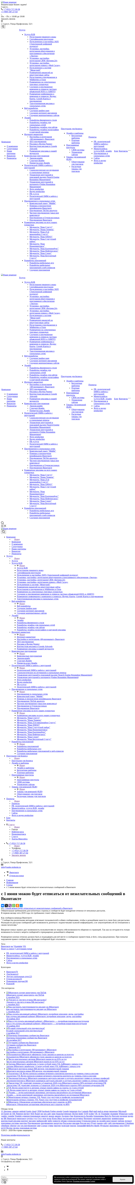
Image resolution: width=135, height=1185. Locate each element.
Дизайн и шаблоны (74, 133)
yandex (4, 1116)
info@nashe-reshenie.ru (11, 867)
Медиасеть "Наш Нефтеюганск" (44, 251)
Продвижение (34, 1123)
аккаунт (44, 1116)
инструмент (78, 1118)
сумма (50, 1125)
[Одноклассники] (17, 905)
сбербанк (5, 1125)
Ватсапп (116, 1116)
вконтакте (21, 1118)
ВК (5, 1118)
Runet (37, 1114)
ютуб (3, 1128)
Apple (28, 1111)
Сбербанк (129, 1123)
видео (130, 1116)
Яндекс (9, 1128)
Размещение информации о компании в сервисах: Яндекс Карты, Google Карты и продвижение (43, 97)
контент (24, 1121)
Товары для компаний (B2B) (29, 791)
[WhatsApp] (13, 905)
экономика (114, 1125)
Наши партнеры (11, 152)
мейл (50, 1121)
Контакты (123, 151)
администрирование (31, 1116)
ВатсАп (108, 1116)
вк (12, 946)
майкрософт (42, 1121)
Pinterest (19, 1114)
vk (99, 1114)
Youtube (18, 1116)
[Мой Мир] (21, 905)
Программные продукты (72, 146)
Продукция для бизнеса (71, 129)
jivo (79, 1111)
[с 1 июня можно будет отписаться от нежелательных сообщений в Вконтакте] (37, 908)
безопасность (80, 1116)
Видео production (37, 191)
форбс (97, 1125)
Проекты (92, 137)
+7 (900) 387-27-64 (9, 12)
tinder (80, 1114)
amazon (15, 1111)
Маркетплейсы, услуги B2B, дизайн (103, 150)
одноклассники (74, 1121)
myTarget (5, 1114)
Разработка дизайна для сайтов (43, 127)
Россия (83, 1123)
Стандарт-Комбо (37, 160)
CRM (39, 1111)
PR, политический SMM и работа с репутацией (102, 143)
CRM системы (77, 150)
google (59, 1111)
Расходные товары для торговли (76, 168)
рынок (100, 1123)
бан (71, 1116)
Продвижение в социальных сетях (39, 201)
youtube (11, 1116)
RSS (32, 1114)
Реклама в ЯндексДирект (41, 144)
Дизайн (27, 118)
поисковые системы (10, 1123)
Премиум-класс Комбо (40, 163)
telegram (67, 1114)
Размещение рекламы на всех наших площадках (38, 715)
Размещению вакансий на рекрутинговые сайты (41, 73)
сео (18, 1125)
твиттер (57, 1125)
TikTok (75, 1114)
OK (13, 1114)
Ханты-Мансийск (20, 839)
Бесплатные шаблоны (76, 136)
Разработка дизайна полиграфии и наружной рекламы (44, 130)
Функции (104, 1125)
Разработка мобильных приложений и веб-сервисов (42, 266)
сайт (105, 1123)
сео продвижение (28, 1125)
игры (49, 1118)
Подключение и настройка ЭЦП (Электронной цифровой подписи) (44, 43)
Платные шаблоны (75, 141)
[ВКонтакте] (2, 905)
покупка (23, 1123)
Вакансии (11, 156)
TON (86, 1114)
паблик (121, 1121)
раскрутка (58, 1123)
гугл (35, 1118)
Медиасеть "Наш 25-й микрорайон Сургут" (39, 233)
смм (38, 1125)
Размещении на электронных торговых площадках (43, 83)
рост (89, 1123)
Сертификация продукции (41, 39)
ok (10, 1114)
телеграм (65, 1125)
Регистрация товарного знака (43, 37)
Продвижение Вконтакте (41, 220)
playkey (26, 1114)
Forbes (53, 1111)
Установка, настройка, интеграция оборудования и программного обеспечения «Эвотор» (42, 52)
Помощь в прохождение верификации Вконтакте (41, 207)
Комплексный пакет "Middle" (43, 203)
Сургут (15, 836)
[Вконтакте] (7, 1167)
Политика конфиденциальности (15, 1135)
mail (95, 1111)
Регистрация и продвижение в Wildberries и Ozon (43, 78)
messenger (113, 1111)
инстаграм (67, 1118)
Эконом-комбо (36, 158)
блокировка (98, 1116)
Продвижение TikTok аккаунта (43, 210)
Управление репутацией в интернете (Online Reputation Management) (42, 184)
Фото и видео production (100, 161)
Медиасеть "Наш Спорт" (41, 253)
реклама (75, 1123)
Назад (17, 539)
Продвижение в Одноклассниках (44, 218)
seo (41, 1114)
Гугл (40, 1118)
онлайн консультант (108, 1121)
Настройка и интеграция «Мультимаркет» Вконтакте (42, 138)
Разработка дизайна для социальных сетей (40, 123)
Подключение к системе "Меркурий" (40, 69)
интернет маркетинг (102, 1118)
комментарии (118, 1118)
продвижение (47, 1123)
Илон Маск (57, 1118)
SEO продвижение (38, 141)
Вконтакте (14, 872)
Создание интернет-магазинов (43, 113)
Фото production (37, 189)
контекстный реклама (11, 1121)
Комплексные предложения (36, 156)
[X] (6, 905)
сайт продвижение (116, 1123)
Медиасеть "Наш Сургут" (41, 227)
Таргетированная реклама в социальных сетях (42, 104)
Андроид (65, 1116)
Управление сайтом (76, 153)
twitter (91, 1114)
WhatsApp (123, 1114)
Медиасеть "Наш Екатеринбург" (44, 248)
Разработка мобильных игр (42, 263)
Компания (6, 142)
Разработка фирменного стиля (43, 120)
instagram (73, 1111)
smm (54, 1114)
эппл (121, 1125)
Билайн (89, 1116)
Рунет (94, 1123)
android (22, 1111)
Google (66, 1111)
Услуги (22, 30)
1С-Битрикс (6, 1111)
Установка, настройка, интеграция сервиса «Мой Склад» (45, 64)
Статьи (44, 1125)
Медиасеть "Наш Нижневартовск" (37, 245)
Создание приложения (40, 270)
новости (56, 1121)
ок (98, 1121)
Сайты (97, 158)
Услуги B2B (29, 34)
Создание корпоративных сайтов (44, 115)
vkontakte (114, 1114)
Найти (4, 1180)
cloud (34, 1111)
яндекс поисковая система (25, 1128)
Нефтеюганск (18, 832)
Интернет (88, 1118)
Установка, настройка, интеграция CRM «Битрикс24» (43, 59)
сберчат (13, 1125)
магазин (32, 1121)
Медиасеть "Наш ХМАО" (41, 237)
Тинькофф (81, 1125)
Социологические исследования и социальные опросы (44, 171)
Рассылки (67, 1123)
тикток (73, 1125)
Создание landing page (39, 110)
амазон (58, 1116)
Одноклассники (16, 876)
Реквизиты (11, 158)
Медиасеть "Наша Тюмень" (42, 229)
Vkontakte (18, 946)
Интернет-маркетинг (33, 134)
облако (64, 1121)
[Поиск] (3, 26)
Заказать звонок (19, 855)
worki (130, 1114)
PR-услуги (34, 194)
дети (44, 1118)
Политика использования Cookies (84, 1181)
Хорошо (122, 1179)
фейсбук (90, 1125)
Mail (91, 1111)
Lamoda (85, 1111)
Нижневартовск (19, 834)
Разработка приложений (35, 260)
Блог (116, 151)
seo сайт (47, 1114)
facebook (46, 1111)
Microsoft (122, 1111)
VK (24, 946)
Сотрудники (12, 149)
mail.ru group (103, 1111)
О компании (12, 146)
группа (29, 1118)
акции (51, 1116)
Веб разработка (31, 108)
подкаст (128, 1121)
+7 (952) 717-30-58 (11, 9)
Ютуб (126, 1125)
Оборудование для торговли (78, 163)
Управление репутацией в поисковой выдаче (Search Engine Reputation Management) (44, 177)
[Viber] (10, 905)
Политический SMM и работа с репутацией (36, 670)
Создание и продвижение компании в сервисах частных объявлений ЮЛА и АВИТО (43, 89)
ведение (123, 1116)
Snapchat (60, 1114)
